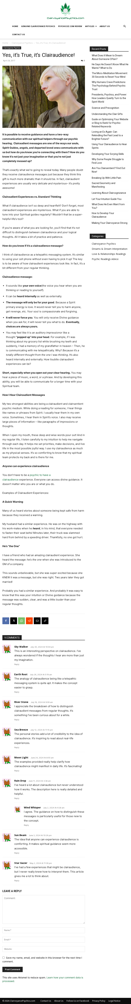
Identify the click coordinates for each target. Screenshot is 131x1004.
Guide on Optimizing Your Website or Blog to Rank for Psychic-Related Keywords (110, 123)
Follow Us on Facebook (78, 1000)
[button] (124, 26)
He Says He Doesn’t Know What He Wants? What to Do (110, 66)
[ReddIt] (29, 620)
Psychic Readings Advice (105, 259)
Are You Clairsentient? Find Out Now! (108, 170)
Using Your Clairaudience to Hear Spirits (109, 146)
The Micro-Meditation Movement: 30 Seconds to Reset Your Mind (110, 75)
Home (15, 26)
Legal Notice (114, 1000)
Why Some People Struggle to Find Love (108, 161)
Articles (89, 26)
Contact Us (18, 34)
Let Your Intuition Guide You (106, 199)
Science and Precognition (105, 108)
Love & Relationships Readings (109, 254)
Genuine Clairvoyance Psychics (38, 26)
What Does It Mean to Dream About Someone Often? (107, 57)
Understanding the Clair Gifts (107, 114)
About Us (105, 26)
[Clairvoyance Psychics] (65, 11)
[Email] (37, 620)
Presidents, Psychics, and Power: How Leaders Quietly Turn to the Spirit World (109, 98)
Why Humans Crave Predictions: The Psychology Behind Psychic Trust (109, 86)
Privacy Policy (98, 1000)
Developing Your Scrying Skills (108, 154)
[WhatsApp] (21, 620)
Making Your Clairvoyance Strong (109, 223)
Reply (16, 664)
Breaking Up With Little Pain (106, 177)
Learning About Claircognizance (109, 193)
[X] (13, 620)
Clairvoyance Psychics (22, 42)
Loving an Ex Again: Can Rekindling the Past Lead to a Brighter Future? (107, 135)
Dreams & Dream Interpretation (109, 248)
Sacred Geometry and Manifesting (103, 185)
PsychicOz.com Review (70, 26)
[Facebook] (5, 620)
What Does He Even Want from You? (108, 206)
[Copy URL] (45, 620)
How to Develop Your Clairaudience (103, 215)
